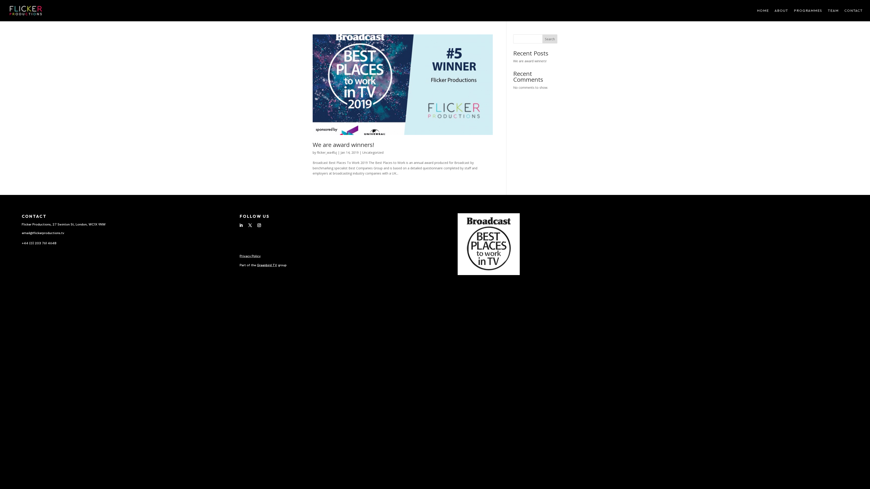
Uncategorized (373, 152)
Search (550, 39)
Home (763, 11)
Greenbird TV (267, 265)
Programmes (808, 11)
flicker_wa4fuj (327, 152)
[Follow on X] (250, 225)
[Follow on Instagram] (259, 225)
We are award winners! (343, 145)
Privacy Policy (250, 256)
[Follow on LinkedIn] (241, 225)
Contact (853, 11)
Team (833, 11)
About (781, 11)
